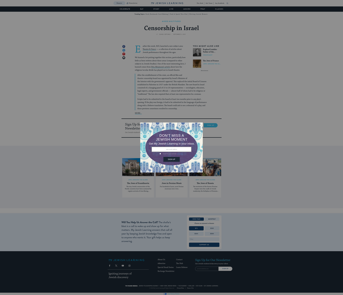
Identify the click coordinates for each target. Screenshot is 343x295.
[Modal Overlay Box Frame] (171, 147)
